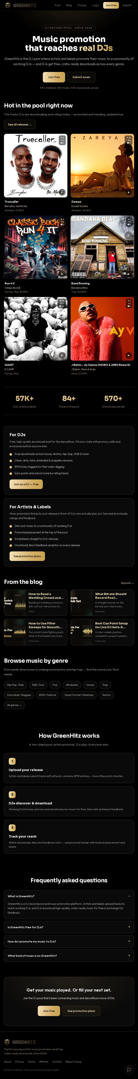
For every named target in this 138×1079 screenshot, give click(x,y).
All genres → (14, 705)
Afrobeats (72, 684)
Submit (127, 5)
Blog (69, 5)
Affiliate (43, 1061)
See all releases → (20, 124)
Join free (111, 5)
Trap (105, 684)
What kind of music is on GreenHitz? (32, 955)
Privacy (19, 1061)
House (90, 684)
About (7, 1061)
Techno (106, 695)
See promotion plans (27, 556)
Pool (57, 5)
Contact (57, 1061)
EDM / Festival (47, 695)
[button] (62, 192)
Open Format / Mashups (79, 695)
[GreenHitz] (21, 5)
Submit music (81, 77)
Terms (31, 1061)
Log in (95, 5)
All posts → (127, 583)
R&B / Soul (38, 684)
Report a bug (73, 1061)
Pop (55, 684)
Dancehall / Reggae (19, 695)
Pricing (82, 5)
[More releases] (128, 235)
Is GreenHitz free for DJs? (25, 927)
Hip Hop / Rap (15, 684)
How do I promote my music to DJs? (32, 941)
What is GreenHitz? (21, 896)
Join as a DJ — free (26, 484)
